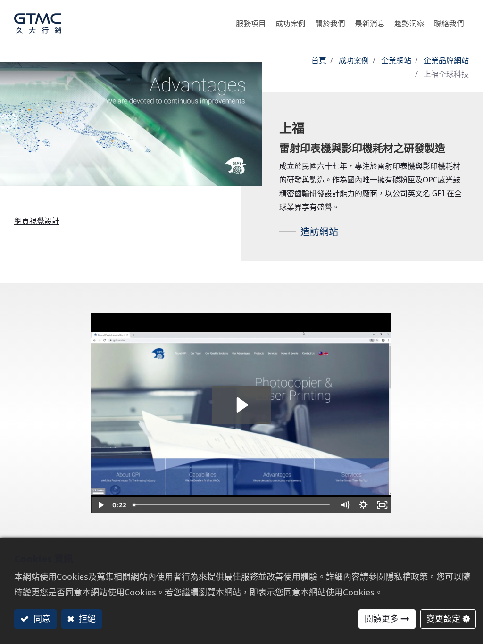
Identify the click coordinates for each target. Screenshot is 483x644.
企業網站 (396, 60)
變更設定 (443, 618)
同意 (40, 618)
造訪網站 (319, 231)
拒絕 (86, 618)
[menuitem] (409, 21)
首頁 (318, 60)
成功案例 (354, 60)
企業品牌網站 (446, 60)
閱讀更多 (382, 618)
